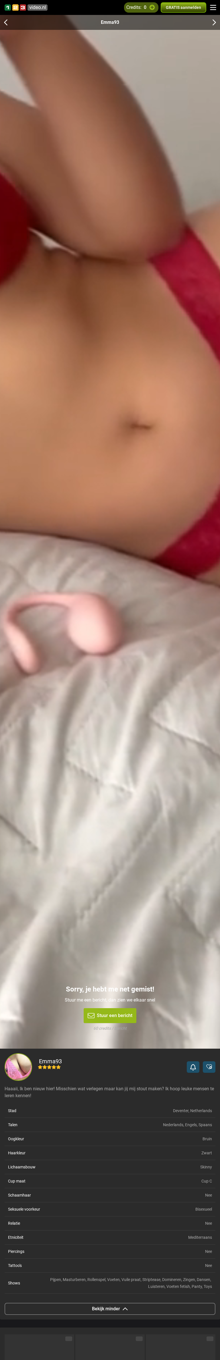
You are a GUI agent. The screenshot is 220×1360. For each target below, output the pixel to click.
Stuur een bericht (114, 1015)
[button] (193, 1067)
